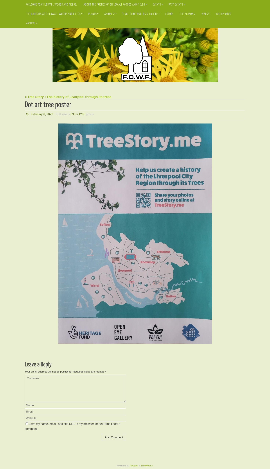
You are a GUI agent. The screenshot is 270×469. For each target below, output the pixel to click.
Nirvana (134, 465)
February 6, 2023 (42, 114)
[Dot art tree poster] (135, 233)
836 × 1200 (78, 114)
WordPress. (147, 465)
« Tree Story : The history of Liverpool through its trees (68, 97)
